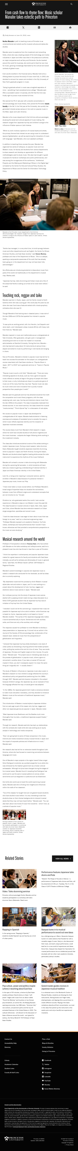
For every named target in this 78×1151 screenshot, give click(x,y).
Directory (8, 1047)
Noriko (8, 41)
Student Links (9, 1068)
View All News (62, 858)
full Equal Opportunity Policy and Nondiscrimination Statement (29, 1126)
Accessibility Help (11, 1043)
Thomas (31, 544)
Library (7, 1060)
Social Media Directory (52, 1089)
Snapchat (47, 1072)
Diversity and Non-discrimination (13, 1104)
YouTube (47, 1081)
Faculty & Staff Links (12, 1072)
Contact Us (8, 1039)
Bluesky (47, 1085)
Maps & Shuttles (48, 1043)
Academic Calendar (11, 1064)
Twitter (46, 1064)
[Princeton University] (14, 1139)
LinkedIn (47, 1077)
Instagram (48, 1068)
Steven (41, 254)
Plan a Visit (46, 1039)
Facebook (47, 1060)
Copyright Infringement (67, 1142)
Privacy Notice (69, 1144)
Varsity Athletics (47, 1047)
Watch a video (59, 129)
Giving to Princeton (48, 1051)
